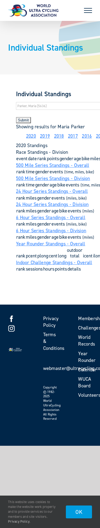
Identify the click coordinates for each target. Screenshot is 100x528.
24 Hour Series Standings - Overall (52, 191)
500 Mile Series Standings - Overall (52, 165)
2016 (87, 136)
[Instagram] (11, 328)
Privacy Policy (19, 521)
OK (78, 511)
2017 (73, 136)
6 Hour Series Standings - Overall (50, 217)
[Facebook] (11, 318)
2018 (59, 136)
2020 (31, 136)
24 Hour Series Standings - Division (52, 204)
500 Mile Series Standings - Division (53, 178)
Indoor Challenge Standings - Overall (54, 262)
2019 (45, 136)
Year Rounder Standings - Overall (50, 244)
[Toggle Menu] (88, 10)
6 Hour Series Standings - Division (51, 230)
